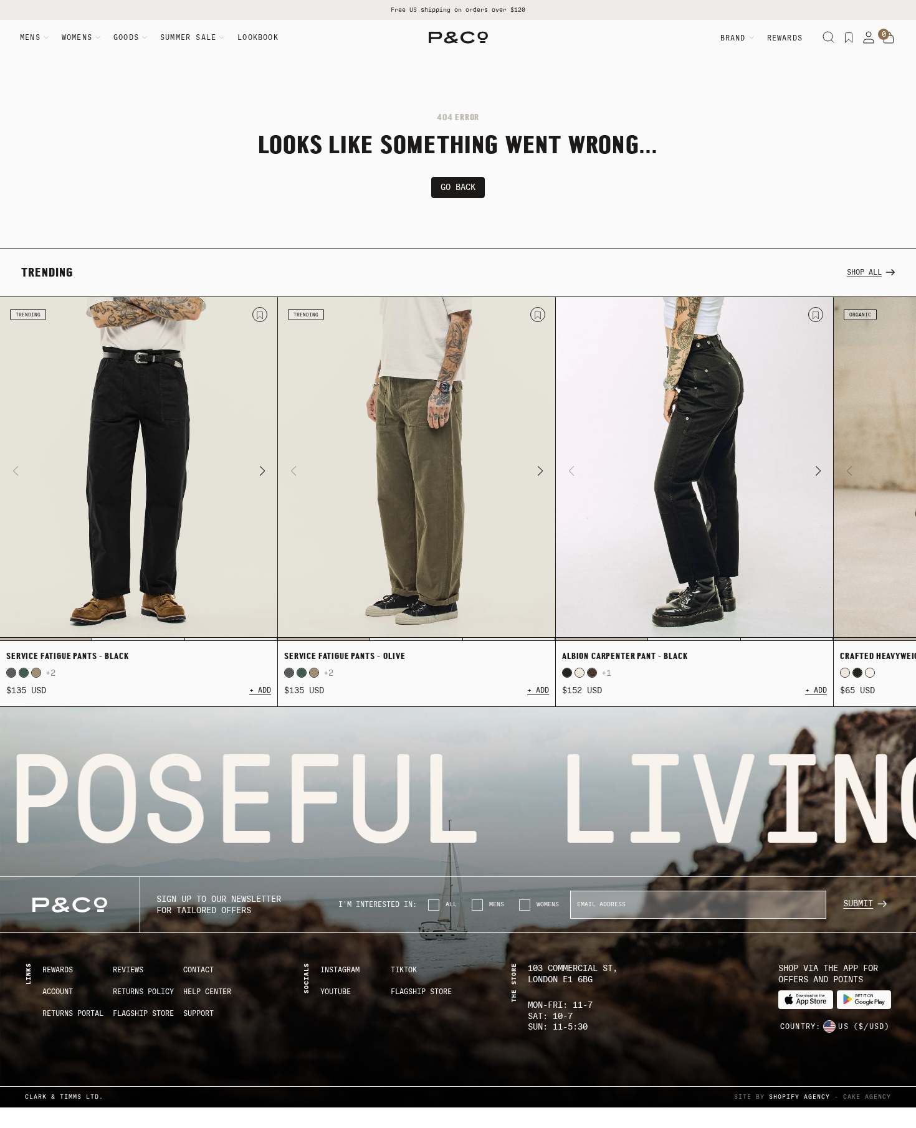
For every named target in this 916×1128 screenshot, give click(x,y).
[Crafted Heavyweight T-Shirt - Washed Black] (857, 673)
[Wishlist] (848, 37)
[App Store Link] (805, 999)
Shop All (864, 272)
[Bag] (888, 38)
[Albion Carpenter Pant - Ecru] (579, 673)
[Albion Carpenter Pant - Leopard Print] (592, 673)
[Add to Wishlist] (259, 314)
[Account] (868, 37)
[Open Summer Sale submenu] (222, 37)
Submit (858, 903)
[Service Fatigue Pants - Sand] (36, 673)
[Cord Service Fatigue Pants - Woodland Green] (24, 673)
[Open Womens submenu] (98, 37)
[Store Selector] (829, 1026)
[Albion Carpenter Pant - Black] (694, 469)
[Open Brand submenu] (751, 37)
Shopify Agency (799, 1096)
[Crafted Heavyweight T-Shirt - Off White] (845, 673)
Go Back (458, 187)
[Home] (458, 37)
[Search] (828, 37)
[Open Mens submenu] (46, 37)
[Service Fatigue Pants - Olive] (416, 469)
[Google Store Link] (864, 999)
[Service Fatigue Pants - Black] (138, 469)
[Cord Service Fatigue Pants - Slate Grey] (11, 673)
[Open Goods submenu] (144, 37)
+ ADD (260, 690)
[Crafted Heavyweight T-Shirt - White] (870, 673)
